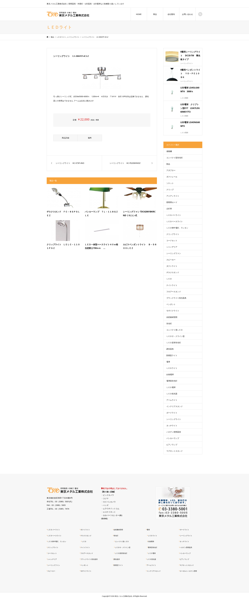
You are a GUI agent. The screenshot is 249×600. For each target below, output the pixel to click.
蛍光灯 (169, 323)
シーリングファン (173, 253)
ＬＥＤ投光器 (171, 393)
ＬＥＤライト (171, 368)
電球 (168, 361)
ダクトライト (171, 266)
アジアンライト (172, 196)
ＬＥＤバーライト (173, 215)
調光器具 (170, 349)
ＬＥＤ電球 (170, 387)
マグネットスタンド (174, 451)
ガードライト (171, 412)
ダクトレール (171, 176)
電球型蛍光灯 (171, 381)
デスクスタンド (172, 272)
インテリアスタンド (174, 406)
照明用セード (171, 202)
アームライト (171, 400)
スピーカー (170, 259)
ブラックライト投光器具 (176, 298)
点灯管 (169, 208)
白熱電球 (170, 374)
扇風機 (169, 151)
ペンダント (170, 304)
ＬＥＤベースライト (174, 221)
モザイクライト (172, 310)
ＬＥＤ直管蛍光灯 (173, 342)
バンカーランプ (172, 438)
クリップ (170, 189)
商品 (155, 14)
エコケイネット (109, 512)
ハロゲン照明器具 (173, 432)
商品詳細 (65, 138)
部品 (168, 164)
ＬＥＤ (169, 279)
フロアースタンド (173, 291)
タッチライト (171, 425)
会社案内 (171, 14)
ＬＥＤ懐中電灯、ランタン (177, 228)
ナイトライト (171, 285)
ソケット (170, 183)
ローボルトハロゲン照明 (188, 571)
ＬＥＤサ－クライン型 (175, 336)
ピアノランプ (171, 444)
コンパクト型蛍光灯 (174, 157)
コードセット (171, 240)
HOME (138, 14)
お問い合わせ (187, 14)
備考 (90, 138)
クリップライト (172, 234)
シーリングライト (173, 419)
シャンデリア (171, 247)
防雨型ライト (171, 355)
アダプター (170, 170)
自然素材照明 (171, 317)
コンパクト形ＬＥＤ (174, 330)
